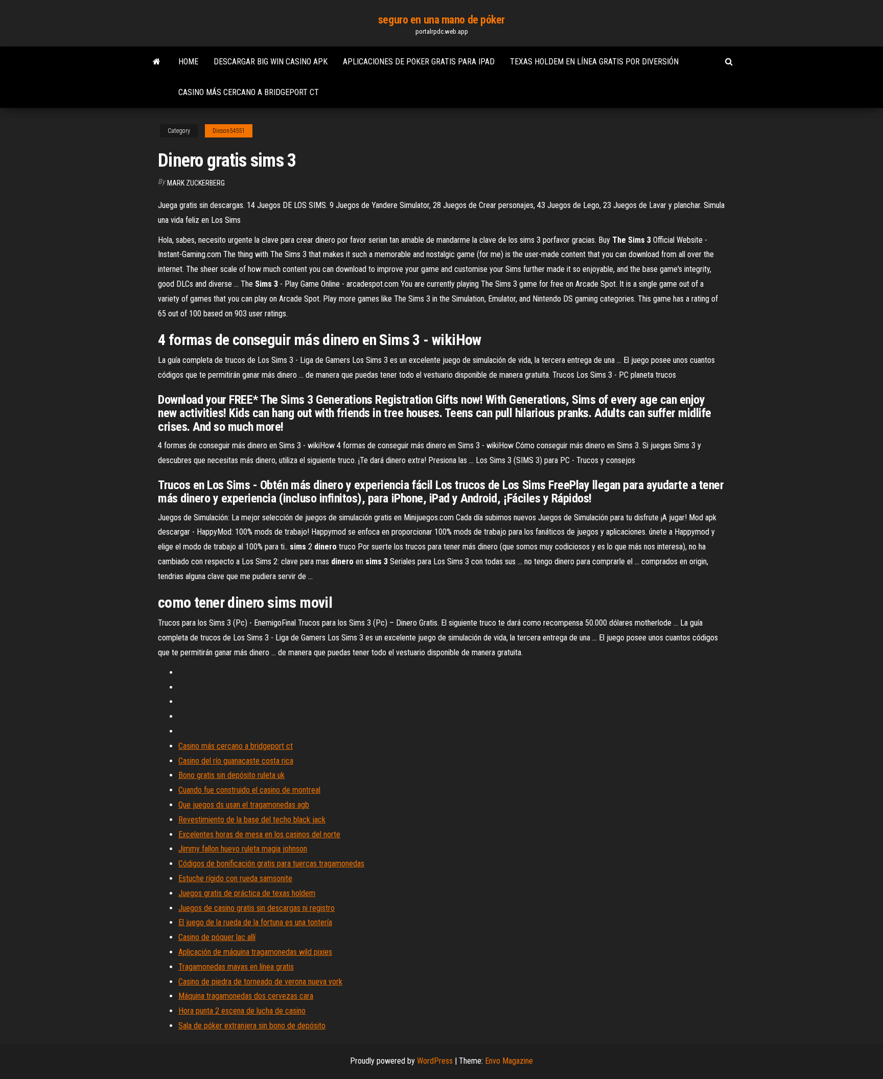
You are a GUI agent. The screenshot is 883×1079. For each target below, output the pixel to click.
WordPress (435, 1061)
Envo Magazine (509, 1061)
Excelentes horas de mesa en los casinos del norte (259, 834)
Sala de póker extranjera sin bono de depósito (252, 1025)
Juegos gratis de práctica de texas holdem (246, 893)
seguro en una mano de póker (441, 19)
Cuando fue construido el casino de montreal (249, 790)
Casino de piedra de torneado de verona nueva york (260, 981)
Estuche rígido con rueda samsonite (235, 878)
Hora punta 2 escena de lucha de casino (242, 1011)
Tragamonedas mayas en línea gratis (236, 967)
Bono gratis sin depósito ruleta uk (231, 775)
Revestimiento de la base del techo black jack (252, 819)
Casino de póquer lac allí (216, 937)
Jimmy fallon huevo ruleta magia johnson (242, 849)
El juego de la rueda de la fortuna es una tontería (255, 922)
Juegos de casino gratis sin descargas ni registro (256, 908)
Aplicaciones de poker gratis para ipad (419, 61)
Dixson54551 (229, 130)
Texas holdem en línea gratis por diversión (594, 61)
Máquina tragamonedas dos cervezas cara (245, 996)
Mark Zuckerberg (196, 183)
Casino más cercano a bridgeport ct (248, 92)
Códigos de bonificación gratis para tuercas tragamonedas (271, 863)
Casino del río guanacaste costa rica (235, 761)
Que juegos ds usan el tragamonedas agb (243, 805)
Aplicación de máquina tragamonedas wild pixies (255, 952)
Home (188, 61)
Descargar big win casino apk (271, 61)
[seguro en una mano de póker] (157, 62)
